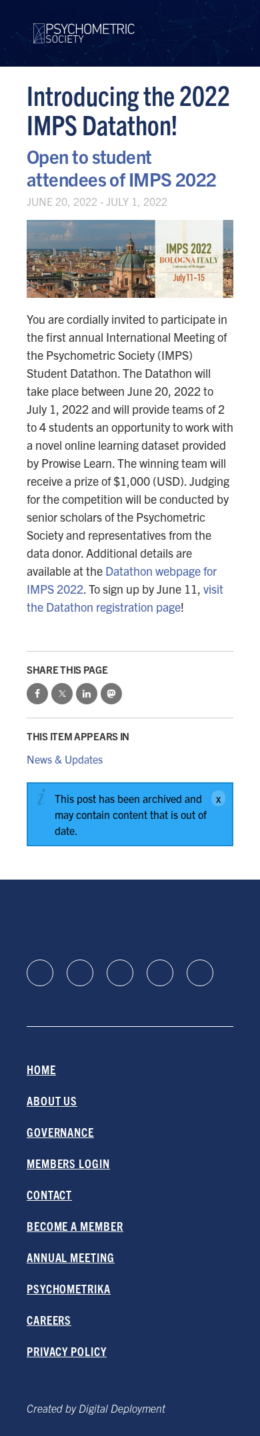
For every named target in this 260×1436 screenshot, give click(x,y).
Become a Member (75, 1225)
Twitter (200, 973)
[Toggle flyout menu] (223, 33)
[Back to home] (84, 25)
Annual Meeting (71, 1257)
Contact (49, 1194)
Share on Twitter (62, 693)
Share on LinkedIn (86, 693)
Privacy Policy (67, 1351)
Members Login (68, 1163)
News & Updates (65, 759)
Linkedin (40, 973)
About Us (52, 1100)
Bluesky (120, 973)
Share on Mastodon (111, 693)
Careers (49, 1319)
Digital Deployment (122, 1408)
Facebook (80, 973)
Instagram (160, 973)
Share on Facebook (37, 693)
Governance (60, 1131)
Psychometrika (69, 1288)
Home (41, 1069)
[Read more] (130, 259)
